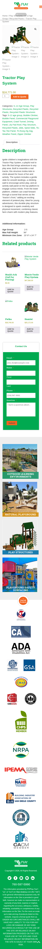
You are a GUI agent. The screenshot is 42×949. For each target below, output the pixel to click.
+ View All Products (23, 600)
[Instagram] (27, 878)
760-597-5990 (21, 884)
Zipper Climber (24, 134)
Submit (12, 423)
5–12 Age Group (21, 106)
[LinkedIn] (33, 878)
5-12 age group (15, 115)
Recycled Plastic (20, 109)
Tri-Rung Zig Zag (25, 131)
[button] (35, 29)
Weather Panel (9, 134)
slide (21, 128)
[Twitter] (9, 878)
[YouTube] (21, 878)
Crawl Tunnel (20, 121)
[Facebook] (15, 878)
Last (9, 386)
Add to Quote (19, 97)
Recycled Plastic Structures (22, 112)
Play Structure (29, 125)
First (9, 377)
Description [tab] (12, 142)
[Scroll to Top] (39, 942)
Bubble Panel (8, 118)
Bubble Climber (30, 115)
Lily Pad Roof (15, 125)
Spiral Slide (29, 128)
